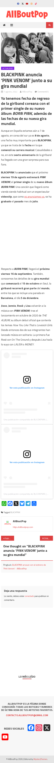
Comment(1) (43, 91)
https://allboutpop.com (23, 527)
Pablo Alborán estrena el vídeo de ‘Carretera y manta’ (9, 538)
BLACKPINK (15, 512)
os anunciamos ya (34, 197)
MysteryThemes (40, 759)
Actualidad (8, 68)
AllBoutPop (27, 91)
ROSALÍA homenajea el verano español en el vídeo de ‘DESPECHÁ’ (47, 538)
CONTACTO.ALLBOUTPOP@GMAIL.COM (27, 715)
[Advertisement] (27, 234)
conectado (29, 596)
